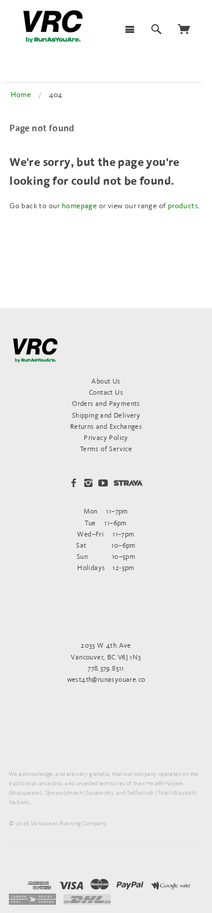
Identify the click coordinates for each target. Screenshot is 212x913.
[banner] (53, 26)
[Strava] (128, 482)
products (183, 205)
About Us (105, 381)
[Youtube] (103, 483)
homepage (79, 205)
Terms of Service (106, 448)
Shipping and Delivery (106, 415)
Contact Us (106, 392)
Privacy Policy (106, 437)
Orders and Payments (106, 403)
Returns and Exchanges (106, 426)
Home (21, 94)
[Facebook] (73, 483)
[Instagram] (88, 483)
